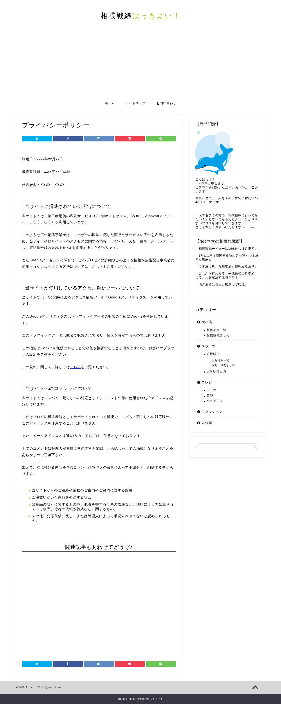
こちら (97, 266)
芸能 (210, 395)
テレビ (207, 382)
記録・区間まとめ (223, 365)
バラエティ (215, 401)
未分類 (207, 423)
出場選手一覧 (220, 360)
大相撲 (207, 322)
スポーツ (209, 346)
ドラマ (211, 390)
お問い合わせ (166, 103)
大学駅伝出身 (216, 371)
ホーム (110, 103)
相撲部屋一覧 (216, 330)
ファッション (212, 411)
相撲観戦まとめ (218, 335)
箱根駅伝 (213, 354)
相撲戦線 (141, 15)
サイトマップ (136, 103)
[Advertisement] (140, 65)
